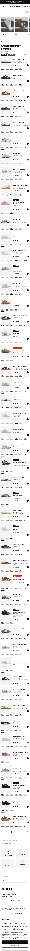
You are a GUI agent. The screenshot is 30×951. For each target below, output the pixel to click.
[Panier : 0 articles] (27, 6)
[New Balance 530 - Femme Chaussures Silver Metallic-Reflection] (20, 148)
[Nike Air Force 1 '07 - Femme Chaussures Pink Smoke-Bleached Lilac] (16, 795)
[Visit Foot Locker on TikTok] (10, 889)
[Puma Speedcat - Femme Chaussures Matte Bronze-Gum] (7, 504)
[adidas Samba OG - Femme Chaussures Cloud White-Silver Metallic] (20, 132)
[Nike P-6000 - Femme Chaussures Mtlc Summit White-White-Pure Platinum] (7, 229)
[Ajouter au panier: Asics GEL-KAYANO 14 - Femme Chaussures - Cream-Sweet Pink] (28, 175)
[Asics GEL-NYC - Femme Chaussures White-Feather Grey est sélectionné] (2, 392)
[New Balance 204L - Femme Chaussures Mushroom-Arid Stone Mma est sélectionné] (2, 360)
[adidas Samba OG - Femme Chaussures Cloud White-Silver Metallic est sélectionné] (2, 520)
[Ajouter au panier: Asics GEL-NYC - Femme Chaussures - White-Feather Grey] (28, 388)
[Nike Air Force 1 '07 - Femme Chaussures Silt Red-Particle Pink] (7, 795)
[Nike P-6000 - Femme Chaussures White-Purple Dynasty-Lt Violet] (20, 229)
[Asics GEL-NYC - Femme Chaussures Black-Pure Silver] (20, 277)
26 (19, 831)
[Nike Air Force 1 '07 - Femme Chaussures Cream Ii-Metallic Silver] (20, 795)
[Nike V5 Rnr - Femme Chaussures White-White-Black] (7, 163)
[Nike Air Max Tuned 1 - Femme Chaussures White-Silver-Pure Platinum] (11, 472)
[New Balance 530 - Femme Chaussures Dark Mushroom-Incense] (7, 148)
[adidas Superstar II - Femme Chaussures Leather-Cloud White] (16, 85)
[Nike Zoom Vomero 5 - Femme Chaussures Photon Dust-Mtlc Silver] (16, 654)
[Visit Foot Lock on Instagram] (3, 889)
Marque (18, 54)
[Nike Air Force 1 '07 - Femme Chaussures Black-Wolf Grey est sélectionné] (2, 795)
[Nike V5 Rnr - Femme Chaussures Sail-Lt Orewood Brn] (11, 245)
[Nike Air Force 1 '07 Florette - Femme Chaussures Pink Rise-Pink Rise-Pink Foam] (7, 539)
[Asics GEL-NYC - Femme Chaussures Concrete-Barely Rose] (20, 392)
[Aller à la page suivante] (24, 832)
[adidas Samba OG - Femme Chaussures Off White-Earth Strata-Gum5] (16, 69)
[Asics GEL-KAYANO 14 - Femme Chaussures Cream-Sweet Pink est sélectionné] (2, 179)
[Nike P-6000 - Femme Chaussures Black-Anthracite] (11, 229)
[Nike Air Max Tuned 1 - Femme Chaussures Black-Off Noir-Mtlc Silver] (7, 472)
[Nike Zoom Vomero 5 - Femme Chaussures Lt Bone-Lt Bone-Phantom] (20, 654)
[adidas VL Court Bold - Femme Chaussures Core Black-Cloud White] (16, 826)
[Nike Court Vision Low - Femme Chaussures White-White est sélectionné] (2, 423)
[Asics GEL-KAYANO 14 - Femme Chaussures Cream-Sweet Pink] (20, 699)
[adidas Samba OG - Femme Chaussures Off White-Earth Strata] (11, 69)
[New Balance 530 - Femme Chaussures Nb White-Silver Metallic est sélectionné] (2, 746)
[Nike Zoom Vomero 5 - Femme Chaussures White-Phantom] (11, 654)
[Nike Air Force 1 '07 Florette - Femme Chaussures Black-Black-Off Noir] (11, 213)
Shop (4, 880)
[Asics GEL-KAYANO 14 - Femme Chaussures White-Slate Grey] (7, 179)
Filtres (4, 54)
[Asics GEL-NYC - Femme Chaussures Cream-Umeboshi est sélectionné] (2, 277)
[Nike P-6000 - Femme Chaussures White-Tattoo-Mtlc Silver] (16, 778)
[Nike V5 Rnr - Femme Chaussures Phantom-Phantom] (16, 163)
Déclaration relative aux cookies (20, 938)
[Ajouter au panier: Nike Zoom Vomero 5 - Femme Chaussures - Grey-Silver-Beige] (28, 650)
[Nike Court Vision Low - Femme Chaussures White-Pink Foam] (20, 423)
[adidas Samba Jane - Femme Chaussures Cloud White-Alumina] (7, 116)
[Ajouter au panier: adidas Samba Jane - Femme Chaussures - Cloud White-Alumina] (28, 404)
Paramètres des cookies (15, 949)
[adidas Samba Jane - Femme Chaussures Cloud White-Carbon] (11, 116)
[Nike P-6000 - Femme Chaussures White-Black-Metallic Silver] (7, 294)
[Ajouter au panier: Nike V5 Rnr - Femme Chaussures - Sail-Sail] (28, 339)
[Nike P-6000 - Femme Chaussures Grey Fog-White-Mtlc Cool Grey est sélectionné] (2, 778)
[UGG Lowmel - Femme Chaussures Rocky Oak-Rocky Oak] (11, 310)
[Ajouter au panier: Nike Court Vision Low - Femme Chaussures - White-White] (28, 419)
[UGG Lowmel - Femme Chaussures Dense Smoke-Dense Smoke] (16, 310)
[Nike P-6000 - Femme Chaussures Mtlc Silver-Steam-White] (20, 604)
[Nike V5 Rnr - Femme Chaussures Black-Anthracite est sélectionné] (2, 811)
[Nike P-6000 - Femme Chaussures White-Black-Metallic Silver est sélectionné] (2, 229)
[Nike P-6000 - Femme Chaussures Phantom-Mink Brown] (7, 604)
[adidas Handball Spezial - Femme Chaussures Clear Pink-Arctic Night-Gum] (7, 100)
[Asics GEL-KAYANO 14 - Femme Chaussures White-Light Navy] (16, 179)
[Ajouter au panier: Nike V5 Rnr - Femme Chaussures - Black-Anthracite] (28, 807)
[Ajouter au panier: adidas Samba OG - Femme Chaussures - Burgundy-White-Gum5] (28, 484)
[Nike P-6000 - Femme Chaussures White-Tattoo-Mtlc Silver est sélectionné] (2, 604)
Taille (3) (11, 54)
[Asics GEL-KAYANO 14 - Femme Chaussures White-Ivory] (11, 179)
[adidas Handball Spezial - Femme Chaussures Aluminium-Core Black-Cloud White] (11, 100)
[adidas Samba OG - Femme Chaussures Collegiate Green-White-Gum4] (20, 69)
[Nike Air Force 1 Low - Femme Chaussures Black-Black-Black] (16, 260)
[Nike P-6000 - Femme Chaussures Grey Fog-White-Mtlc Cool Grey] (16, 604)
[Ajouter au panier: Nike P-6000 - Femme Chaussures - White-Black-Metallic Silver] (28, 225)
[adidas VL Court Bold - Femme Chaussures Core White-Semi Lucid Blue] (7, 826)
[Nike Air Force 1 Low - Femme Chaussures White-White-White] (7, 260)
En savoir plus (7, 843)
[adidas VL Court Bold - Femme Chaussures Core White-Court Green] (11, 826)
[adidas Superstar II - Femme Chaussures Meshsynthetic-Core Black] (20, 85)
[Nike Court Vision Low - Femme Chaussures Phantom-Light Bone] (7, 423)
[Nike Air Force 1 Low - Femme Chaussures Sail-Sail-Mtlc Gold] (20, 260)
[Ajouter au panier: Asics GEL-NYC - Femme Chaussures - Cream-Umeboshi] (28, 274)
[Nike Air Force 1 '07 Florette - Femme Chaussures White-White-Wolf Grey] (7, 213)
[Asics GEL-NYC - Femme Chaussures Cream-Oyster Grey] (11, 277)
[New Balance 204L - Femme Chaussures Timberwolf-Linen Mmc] (7, 360)
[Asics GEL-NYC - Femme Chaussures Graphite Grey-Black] (16, 277)
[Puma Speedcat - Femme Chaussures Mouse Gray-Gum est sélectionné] (2, 504)
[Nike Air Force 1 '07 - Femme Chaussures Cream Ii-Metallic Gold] (11, 795)
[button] (9, 51)
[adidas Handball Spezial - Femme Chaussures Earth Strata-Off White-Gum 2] (20, 195)
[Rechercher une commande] (27, 12)
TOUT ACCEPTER (15, 942)
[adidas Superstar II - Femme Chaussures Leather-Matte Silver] (11, 85)
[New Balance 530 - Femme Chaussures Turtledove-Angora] (20, 454)
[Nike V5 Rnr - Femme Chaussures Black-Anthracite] (7, 671)
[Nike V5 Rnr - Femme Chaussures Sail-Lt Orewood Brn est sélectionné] (2, 163)
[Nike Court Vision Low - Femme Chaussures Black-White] (16, 423)
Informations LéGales (8, 872)
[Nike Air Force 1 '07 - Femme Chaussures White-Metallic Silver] (25, 795)
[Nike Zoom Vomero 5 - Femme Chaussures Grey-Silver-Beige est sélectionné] (2, 654)
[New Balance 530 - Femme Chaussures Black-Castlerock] (11, 148)
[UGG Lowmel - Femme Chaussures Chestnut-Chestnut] (7, 310)
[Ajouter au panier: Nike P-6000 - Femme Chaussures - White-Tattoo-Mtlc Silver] (28, 601)
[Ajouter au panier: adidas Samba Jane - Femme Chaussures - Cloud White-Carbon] (28, 727)
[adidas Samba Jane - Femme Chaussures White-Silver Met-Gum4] (16, 116)
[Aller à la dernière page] (28, 832)
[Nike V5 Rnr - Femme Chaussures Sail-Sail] (20, 163)
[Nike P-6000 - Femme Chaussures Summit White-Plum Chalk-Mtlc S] (11, 604)
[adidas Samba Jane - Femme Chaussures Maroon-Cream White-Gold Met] (16, 407)
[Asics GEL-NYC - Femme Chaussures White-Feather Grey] (7, 277)
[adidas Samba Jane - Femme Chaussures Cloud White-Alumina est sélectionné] (2, 407)
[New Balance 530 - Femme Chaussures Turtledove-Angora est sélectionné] (2, 148)
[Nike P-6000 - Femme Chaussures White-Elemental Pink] (16, 229)
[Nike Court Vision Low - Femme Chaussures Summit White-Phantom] (11, 423)
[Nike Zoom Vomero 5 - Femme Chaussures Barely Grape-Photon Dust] (7, 654)
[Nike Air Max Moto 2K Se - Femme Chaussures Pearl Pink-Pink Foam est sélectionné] (2, 762)
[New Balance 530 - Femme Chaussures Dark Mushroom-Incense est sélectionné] (2, 589)
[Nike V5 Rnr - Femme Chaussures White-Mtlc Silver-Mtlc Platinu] (11, 163)
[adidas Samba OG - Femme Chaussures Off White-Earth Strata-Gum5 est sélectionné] (2, 132)
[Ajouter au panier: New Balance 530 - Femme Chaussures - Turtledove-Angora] (28, 144)
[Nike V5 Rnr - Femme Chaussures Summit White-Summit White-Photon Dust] (11, 811)
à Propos (5, 876)
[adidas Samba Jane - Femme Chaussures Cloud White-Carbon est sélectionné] (2, 731)
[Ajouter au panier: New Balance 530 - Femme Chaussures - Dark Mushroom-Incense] (28, 585)
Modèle (25, 54)
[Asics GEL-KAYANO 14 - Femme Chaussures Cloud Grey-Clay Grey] (20, 179)
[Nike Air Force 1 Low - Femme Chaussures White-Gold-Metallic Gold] (11, 439)
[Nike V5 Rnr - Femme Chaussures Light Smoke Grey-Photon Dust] (11, 671)
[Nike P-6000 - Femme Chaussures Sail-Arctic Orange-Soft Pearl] (25, 604)
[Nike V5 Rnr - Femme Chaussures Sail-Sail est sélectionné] (2, 342)
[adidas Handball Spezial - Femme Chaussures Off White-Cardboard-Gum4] (16, 100)
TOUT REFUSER (15, 945)
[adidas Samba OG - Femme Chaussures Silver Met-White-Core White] (7, 69)
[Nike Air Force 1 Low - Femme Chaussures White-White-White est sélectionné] (2, 439)
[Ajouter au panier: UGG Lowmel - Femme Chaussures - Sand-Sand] (28, 306)
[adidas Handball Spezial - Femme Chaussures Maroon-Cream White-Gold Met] (20, 100)
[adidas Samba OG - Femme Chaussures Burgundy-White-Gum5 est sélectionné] (2, 487)
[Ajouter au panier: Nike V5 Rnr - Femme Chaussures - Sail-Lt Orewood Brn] (28, 160)
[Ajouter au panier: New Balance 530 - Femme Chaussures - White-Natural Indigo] (28, 451)
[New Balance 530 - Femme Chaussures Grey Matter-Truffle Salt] (16, 148)
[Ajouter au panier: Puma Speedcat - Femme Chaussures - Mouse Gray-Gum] (28, 501)
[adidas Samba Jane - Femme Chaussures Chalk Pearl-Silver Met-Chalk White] (20, 116)
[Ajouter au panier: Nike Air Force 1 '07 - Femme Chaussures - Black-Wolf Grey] (28, 791)
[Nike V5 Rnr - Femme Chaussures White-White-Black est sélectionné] (2, 245)
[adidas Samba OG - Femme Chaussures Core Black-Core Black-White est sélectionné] (2, 554)
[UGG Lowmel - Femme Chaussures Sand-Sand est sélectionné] (2, 310)
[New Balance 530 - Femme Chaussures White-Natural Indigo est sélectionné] (2, 454)
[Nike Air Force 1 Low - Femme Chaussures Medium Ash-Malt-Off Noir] (25, 260)
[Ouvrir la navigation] (3, 6)
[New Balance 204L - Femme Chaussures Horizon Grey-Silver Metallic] (11, 360)
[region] (15, 2)
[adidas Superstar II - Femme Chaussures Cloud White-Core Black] (7, 85)
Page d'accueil (4, 41)
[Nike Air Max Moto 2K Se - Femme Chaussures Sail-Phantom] (7, 762)
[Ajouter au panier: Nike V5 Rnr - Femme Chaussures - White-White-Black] (28, 241)
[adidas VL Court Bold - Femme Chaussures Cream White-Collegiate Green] (20, 826)
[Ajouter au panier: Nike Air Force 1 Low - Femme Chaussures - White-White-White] (28, 435)
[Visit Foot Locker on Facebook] (7, 889)
